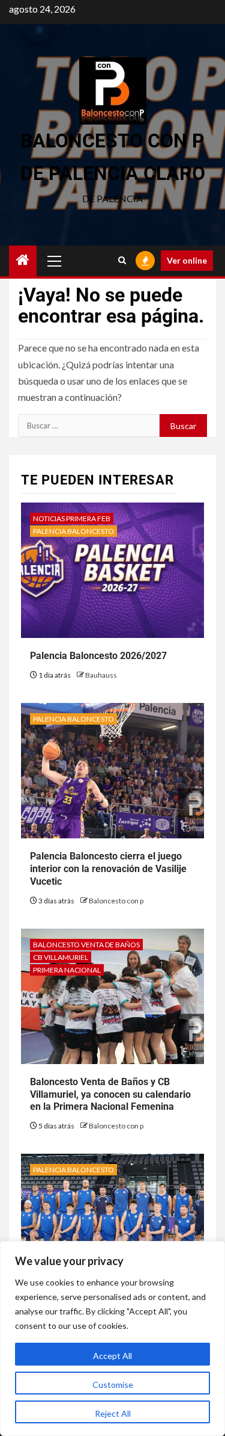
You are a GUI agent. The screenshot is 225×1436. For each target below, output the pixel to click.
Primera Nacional (67, 969)
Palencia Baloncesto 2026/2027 (98, 655)
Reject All (113, 1413)
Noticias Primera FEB (71, 518)
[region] (112, 1338)
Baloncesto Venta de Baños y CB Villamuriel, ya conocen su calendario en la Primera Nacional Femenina (110, 1094)
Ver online (187, 260)
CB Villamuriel (60, 957)
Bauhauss (101, 674)
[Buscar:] (89, 425)
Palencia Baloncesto (73, 531)
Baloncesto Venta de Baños (86, 944)
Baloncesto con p (116, 900)
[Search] (122, 260)
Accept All (112, 1356)
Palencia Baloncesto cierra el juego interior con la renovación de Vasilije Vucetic (108, 868)
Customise (112, 1384)
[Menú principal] (55, 261)
